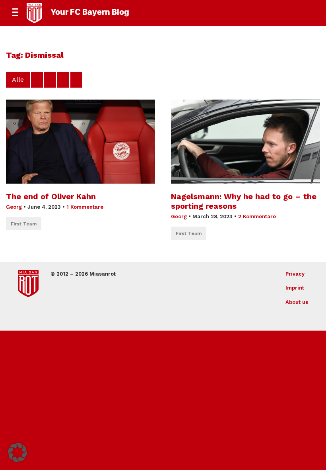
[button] (17, 452)
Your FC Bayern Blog (89, 12)
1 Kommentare (84, 207)
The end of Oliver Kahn (51, 196)
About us (296, 302)
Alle (18, 79)
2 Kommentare (257, 216)
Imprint (294, 288)
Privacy (295, 274)
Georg (14, 207)
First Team (24, 224)
